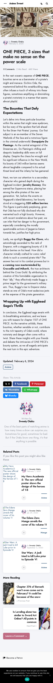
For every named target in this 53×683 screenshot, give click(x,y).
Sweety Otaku (17, 41)
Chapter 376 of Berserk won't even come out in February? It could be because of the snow (30, 592)
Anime (8, 367)
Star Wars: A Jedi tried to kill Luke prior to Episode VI (33, 556)
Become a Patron (14, 657)
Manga (44, 532)
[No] (50, 675)
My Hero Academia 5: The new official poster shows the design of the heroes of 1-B (33, 483)
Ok (27, 679)
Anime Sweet (16, 3)
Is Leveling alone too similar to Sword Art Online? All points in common (24, 617)
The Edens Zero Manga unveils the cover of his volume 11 (34, 521)
